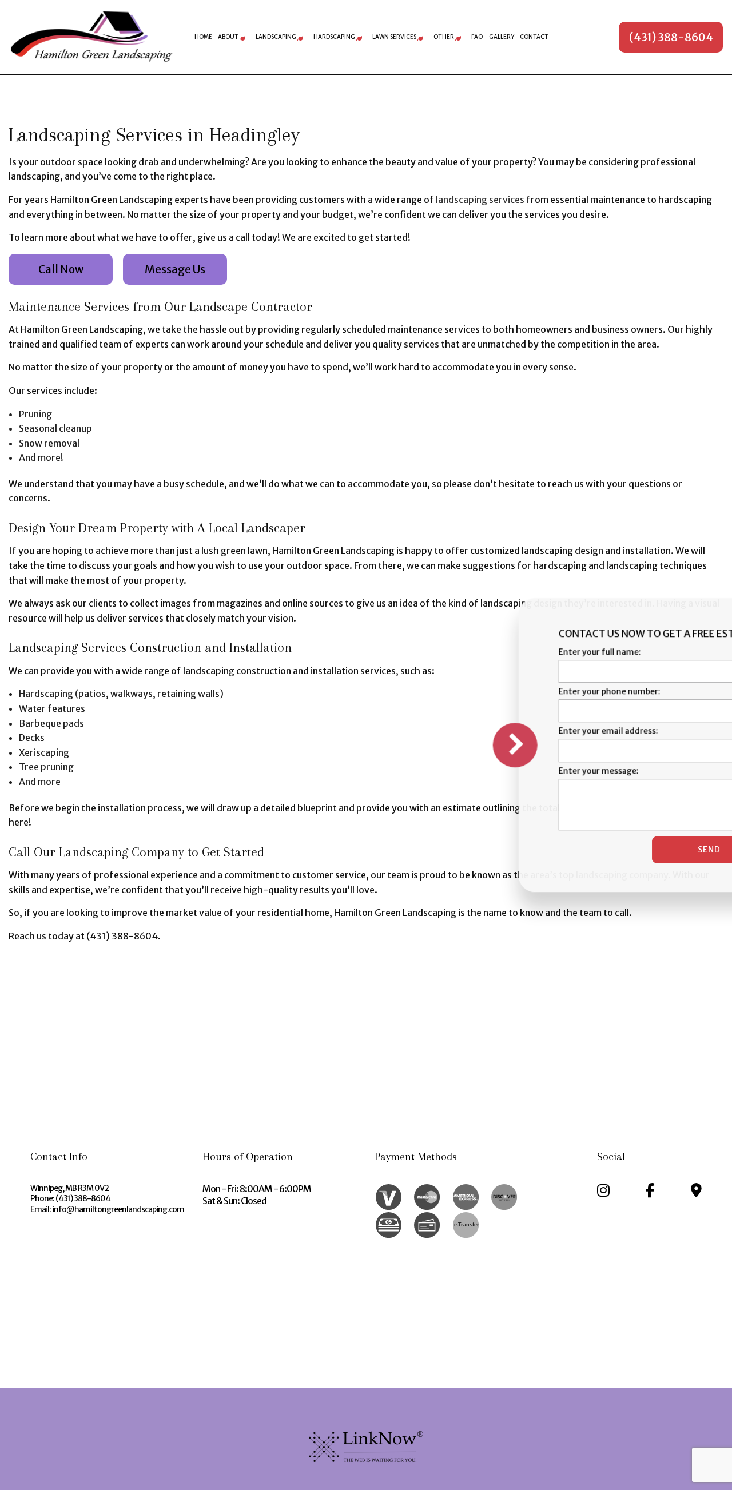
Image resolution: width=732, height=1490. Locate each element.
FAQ (477, 37)
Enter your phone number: (520, 691)
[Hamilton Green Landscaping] (91, 36)
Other (443, 37)
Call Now (60, 269)
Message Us (175, 269)
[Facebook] (650, 1192)
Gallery (501, 37)
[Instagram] (603, 1192)
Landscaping (276, 37)
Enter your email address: (519, 731)
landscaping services (480, 199)
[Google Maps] (696, 1192)
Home (203, 37)
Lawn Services (394, 37)
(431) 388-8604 (671, 37)
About (228, 37)
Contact (534, 37)
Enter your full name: (511, 652)
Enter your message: (510, 771)
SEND (619, 849)
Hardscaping (334, 37)
